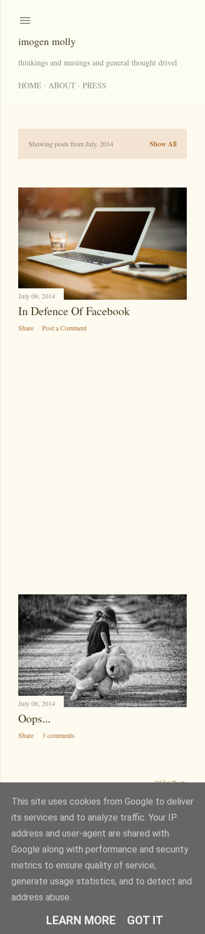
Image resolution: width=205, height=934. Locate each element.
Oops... (34, 718)
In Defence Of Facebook (74, 311)
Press (94, 85)
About (62, 85)
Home (30, 85)
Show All (163, 144)
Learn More (81, 920)
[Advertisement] (102, 463)
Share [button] (26, 327)
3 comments (58, 735)
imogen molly (47, 41)
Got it (145, 920)
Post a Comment (64, 327)
